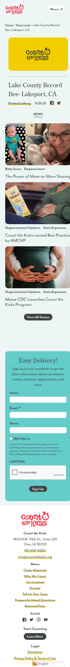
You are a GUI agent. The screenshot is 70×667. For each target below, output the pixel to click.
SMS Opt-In (21, 439)
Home (9, 25)
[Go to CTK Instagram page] (39, 620)
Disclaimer (35, 652)
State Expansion (54, 228)
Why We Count (35, 576)
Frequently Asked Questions (35, 600)
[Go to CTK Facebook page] (24, 620)
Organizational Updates (22, 228)
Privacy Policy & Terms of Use (35, 658)
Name (14, 393)
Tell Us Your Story (35, 594)
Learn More (35, 636)
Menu (54, 9)
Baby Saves (13, 169)
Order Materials (35, 570)
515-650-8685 (35, 550)
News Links (23, 25)
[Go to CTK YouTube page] (46, 620)
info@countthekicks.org (35, 557)
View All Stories (38, 317)
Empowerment (34, 169)
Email (15, 408)
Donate (35, 588)
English (43, 663)
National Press (35, 606)
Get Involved (35, 582)
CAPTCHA (17, 461)
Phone (14, 423)
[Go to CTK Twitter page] (31, 620)
